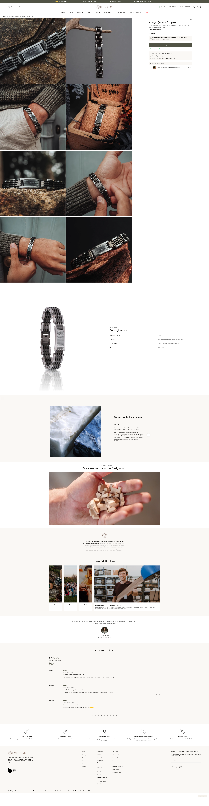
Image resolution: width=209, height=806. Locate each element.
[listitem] (170, 67)
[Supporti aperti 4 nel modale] (69, 87)
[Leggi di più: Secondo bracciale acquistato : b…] (104, 675)
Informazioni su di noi (118, 755)
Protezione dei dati (50, 791)
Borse (83, 760)
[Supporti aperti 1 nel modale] (3, 21)
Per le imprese (116, 769)
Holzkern (15, 791)
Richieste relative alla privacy (102, 778)
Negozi (187, 7)
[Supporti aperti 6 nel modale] (69, 154)
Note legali (71, 791)
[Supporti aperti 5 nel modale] (3, 154)
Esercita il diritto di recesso (101, 782)
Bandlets (84, 766)
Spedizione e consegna (100, 768)
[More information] (171, 53)
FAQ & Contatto (101, 755)
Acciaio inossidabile (14, 16)
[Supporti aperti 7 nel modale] (3, 220)
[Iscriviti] (198, 760)
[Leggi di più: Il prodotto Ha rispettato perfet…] (104, 690)
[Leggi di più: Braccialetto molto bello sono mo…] (104, 705)
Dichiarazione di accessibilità (83, 791)
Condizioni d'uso (61, 791)
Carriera (115, 763)
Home (4, 16)
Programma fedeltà (117, 772)
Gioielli (83, 757)
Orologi (84, 755)
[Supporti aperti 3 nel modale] (3, 87)
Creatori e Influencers (118, 766)
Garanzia (99, 772)
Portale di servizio (101, 757)
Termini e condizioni (38, 791)
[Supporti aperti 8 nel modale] (69, 220)
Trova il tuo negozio (102, 774)
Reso (98, 765)
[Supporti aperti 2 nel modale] (69, 21)
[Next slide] (148, 435)
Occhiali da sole (86, 763)
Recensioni (115, 757)
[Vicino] (207, 1)
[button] (199, 7)
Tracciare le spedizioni (100, 761)
